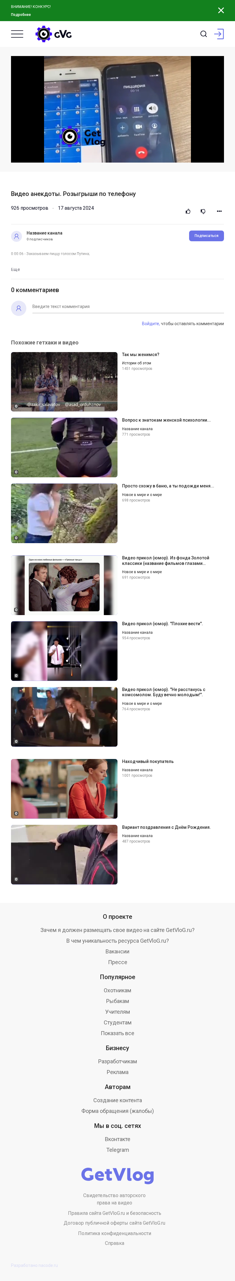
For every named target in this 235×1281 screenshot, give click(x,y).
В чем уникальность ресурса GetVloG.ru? (117, 940)
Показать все (117, 1033)
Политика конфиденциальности (114, 1233)
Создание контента (117, 1100)
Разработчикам (117, 1061)
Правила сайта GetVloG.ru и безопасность (114, 1213)
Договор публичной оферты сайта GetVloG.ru (114, 1223)
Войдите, (151, 323)
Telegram (117, 1150)
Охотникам (117, 990)
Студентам (118, 1022)
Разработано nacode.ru (34, 1265)
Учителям (117, 1012)
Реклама (118, 1072)
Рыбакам (117, 1001)
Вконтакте (117, 1139)
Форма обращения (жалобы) (117, 1111)
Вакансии (117, 951)
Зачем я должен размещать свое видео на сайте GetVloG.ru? (117, 930)
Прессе (117, 962)
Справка (114, 1243)
